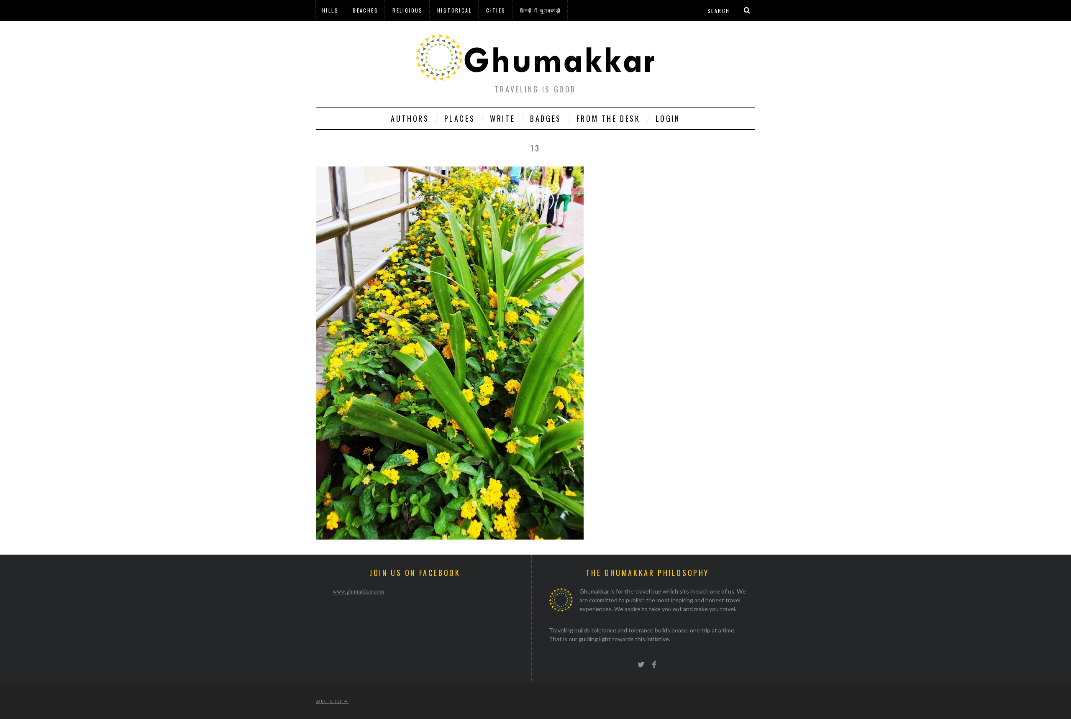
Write (502, 118)
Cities (495, 10)
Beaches (365, 10)
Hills (330, 10)
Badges (545, 118)
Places (459, 118)
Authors (410, 118)
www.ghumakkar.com (358, 591)
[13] (450, 537)
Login (668, 118)
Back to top (330, 701)
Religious (407, 10)
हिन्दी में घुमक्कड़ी (540, 10)
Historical (454, 10)
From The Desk (608, 118)
